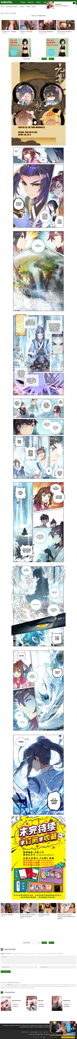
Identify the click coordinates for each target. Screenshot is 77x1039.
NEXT (50, 59)
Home (2, 13)
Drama (28, 6)
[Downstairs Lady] (32, 1003)
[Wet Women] (6, 1003)
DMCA (41, 1032)
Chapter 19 (66, 1006)
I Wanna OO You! (67, 1000)
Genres (34, 6)
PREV (44, 59)
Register (3, 953)
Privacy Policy (25, 1032)
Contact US (52, 1032)
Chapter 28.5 (13, 13)
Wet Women (15, 1000)
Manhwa (38, 2)
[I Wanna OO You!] (57, 1003)
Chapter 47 (40, 1004)
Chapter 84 (15, 1004)
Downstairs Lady (42, 1000)
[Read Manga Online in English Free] (6, 1)
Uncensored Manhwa (12, 6)
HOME (23, 2)
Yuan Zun (7, 13)
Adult (2, 6)
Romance (21, 6)
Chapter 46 (41, 1006)
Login (8, 953)
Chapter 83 (15, 1006)
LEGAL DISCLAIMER (34, 1032)
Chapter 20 (66, 1004)
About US (46, 1032)
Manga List (31, 2)
